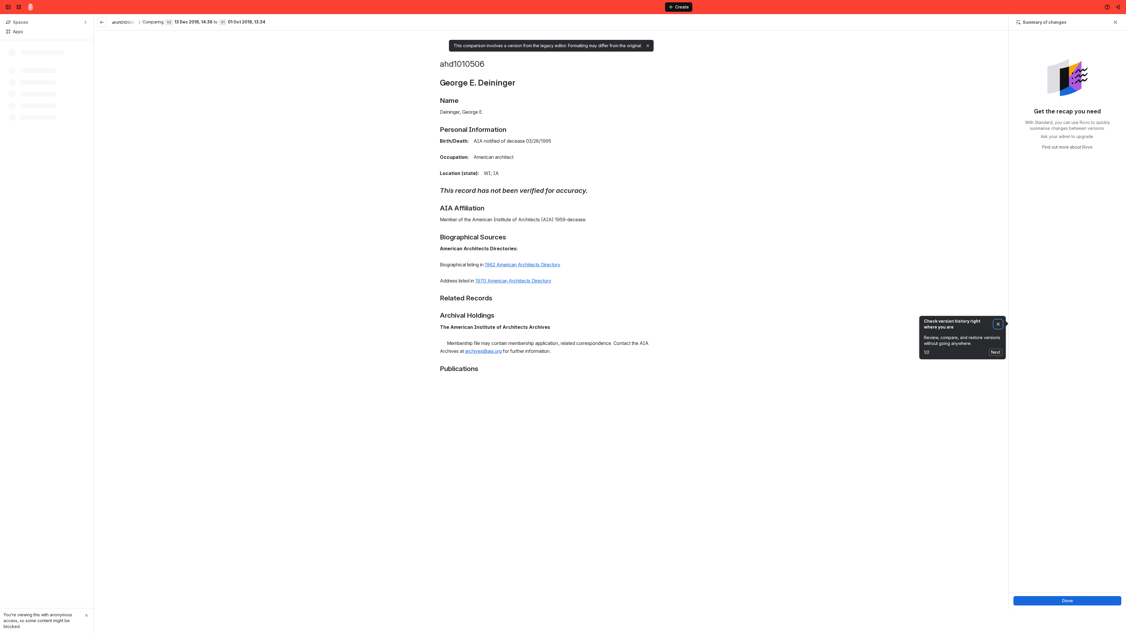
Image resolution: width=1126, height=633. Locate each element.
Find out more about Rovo (1067, 146)
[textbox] (551, 231)
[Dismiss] (998, 324)
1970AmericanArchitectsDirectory (513, 281)
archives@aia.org (483, 351)
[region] (551, 319)
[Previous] (989, 22)
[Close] (86, 615)
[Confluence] (30, 7)
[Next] (1001, 22)
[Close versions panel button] (1115, 22)
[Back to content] (102, 22)
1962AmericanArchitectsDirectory (522, 265)
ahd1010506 (123, 22)
